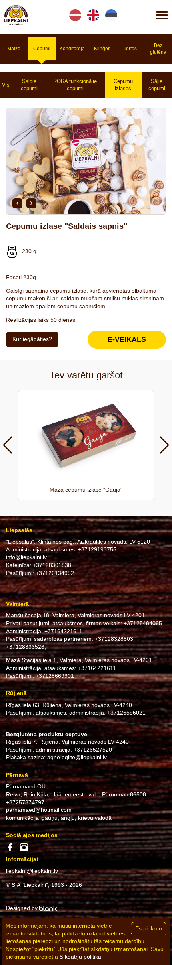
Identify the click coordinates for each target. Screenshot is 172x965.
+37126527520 (93, 749)
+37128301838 (52, 565)
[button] (17, 203)
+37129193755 (97, 549)
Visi (6, 85)
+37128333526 (25, 647)
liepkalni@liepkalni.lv (32, 871)
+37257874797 (25, 802)
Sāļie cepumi (156, 84)
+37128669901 (55, 676)
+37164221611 (63, 631)
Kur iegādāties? (32, 339)
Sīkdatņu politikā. (81, 956)
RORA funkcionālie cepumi (75, 84)
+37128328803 (114, 639)
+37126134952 (55, 573)
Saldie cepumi (29, 84)
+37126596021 (126, 712)
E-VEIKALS (127, 339)
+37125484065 (143, 623)
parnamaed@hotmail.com (39, 810)
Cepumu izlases (123, 84)
